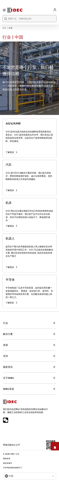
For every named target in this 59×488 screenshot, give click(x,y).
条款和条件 (7, 463)
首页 (4, 28)
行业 (10, 28)
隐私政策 (6, 458)
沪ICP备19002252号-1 (12, 467)
